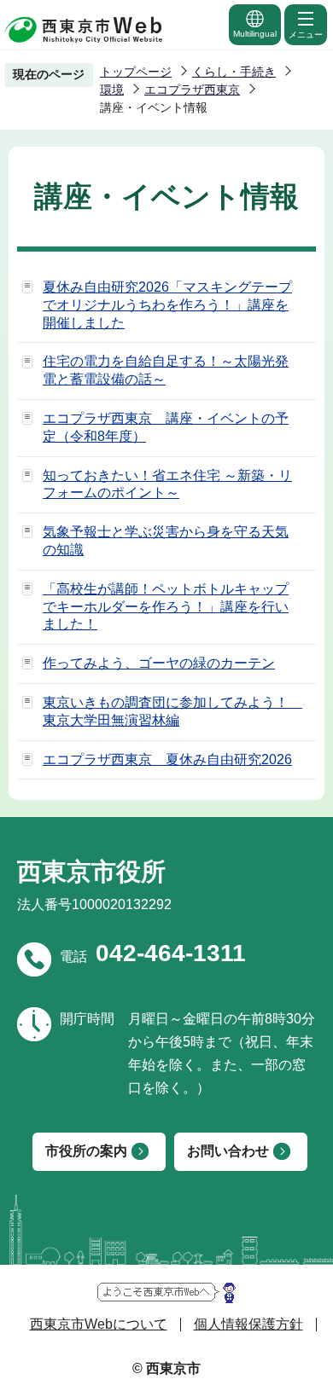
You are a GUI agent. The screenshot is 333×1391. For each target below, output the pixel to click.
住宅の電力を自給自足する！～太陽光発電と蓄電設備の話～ (166, 370)
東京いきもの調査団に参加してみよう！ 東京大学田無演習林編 (172, 711)
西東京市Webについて (98, 1324)
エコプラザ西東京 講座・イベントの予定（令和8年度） (166, 427)
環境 (112, 89)
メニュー (306, 34)
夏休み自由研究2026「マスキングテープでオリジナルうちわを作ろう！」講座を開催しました (167, 305)
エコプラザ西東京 (192, 89)
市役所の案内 (86, 1151)
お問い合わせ (228, 1151)
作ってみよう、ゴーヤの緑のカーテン (159, 663)
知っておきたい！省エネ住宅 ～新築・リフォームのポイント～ (167, 484)
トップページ (136, 71)
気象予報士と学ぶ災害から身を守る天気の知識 (166, 541)
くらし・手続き (234, 71)
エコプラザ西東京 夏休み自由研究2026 (167, 759)
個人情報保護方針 (248, 1324)
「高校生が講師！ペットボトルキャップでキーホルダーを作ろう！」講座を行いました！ (166, 607)
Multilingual (255, 33)
